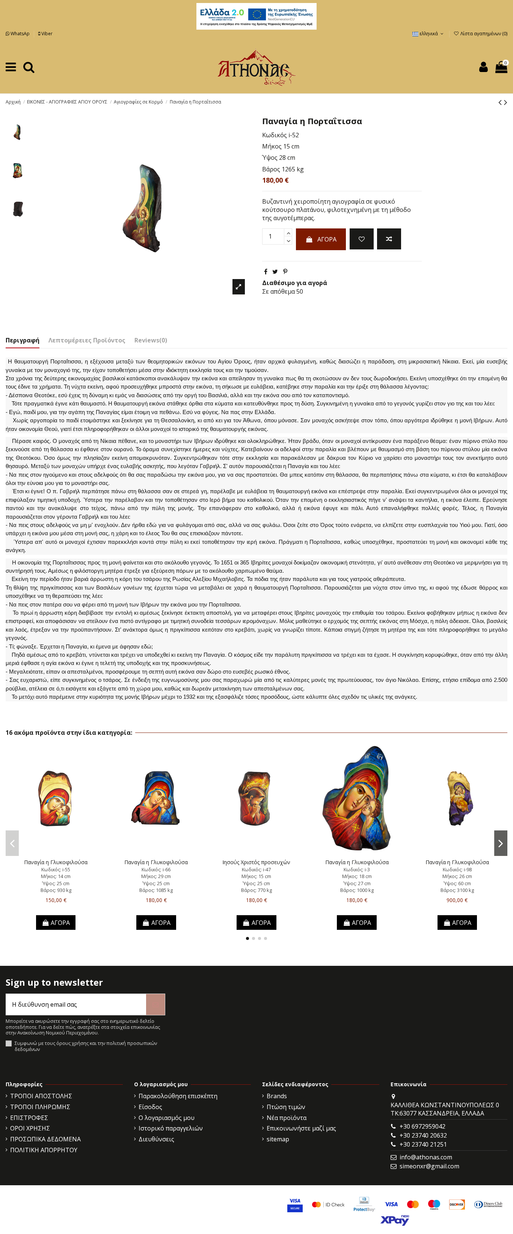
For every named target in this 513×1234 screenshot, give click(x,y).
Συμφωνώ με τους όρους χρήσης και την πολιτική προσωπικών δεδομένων (86, 1046)
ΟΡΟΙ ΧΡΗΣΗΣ (30, 1128)
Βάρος (271, 169)
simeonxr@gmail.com (429, 1166)
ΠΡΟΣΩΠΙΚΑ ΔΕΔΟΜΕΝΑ (45, 1139)
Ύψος (270, 157)
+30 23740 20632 (423, 1135)
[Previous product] (501, 102)
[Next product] (505, 102)
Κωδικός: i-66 (156, 869)
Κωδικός (274, 135)
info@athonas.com (426, 1157)
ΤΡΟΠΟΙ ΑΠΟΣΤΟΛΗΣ (41, 1096)
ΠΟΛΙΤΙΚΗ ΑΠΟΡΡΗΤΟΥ (43, 1150)
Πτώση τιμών (286, 1107)
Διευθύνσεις (156, 1139)
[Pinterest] (285, 271)
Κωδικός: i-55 (55, 869)
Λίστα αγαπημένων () (483, 33)
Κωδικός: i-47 (256, 869)
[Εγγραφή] (155, 1004)
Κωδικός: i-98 (457, 869)
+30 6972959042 (422, 1126)
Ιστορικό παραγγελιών (171, 1128)
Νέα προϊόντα (286, 1118)
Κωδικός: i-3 (357, 869)
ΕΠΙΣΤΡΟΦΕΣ (29, 1118)
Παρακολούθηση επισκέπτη (178, 1096)
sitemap (278, 1139)
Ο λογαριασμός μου (167, 1118)
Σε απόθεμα (278, 291)
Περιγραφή (22, 340)
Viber (46, 33)
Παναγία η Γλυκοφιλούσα (56, 862)
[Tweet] (275, 271)
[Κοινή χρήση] (265, 271)
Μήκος (272, 146)
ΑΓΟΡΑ (326, 239)
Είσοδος (150, 1107)
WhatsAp (20, 33)
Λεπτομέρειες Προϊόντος (86, 340)
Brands (277, 1096)
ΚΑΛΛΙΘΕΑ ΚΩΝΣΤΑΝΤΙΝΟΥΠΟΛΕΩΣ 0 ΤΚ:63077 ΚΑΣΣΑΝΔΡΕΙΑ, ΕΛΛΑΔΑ (445, 1109)
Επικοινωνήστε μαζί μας (301, 1128)
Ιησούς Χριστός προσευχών (256, 862)
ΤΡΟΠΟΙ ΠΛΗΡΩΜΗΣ (40, 1107)
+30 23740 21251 (423, 1144)
